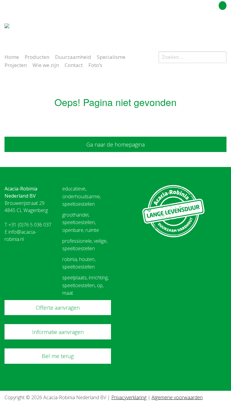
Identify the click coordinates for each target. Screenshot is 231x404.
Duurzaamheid (73, 56)
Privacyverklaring (128, 397)
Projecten (16, 65)
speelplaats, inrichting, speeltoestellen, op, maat (85, 285)
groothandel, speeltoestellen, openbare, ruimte (80, 222)
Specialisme (111, 56)
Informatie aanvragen (58, 332)
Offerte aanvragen (58, 307)
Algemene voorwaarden (177, 397)
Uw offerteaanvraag (196, 5)
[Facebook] (212, 28)
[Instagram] (223, 28)
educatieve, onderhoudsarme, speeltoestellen (81, 196)
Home (12, 56)
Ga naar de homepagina (115, 144)
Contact (74, 65)
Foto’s (95, 65)
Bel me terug (58, 356)
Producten (37, 56)
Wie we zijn (45, 65)
